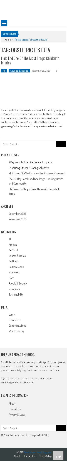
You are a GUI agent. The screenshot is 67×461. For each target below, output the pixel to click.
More (11, 278)
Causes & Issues (19, 70)
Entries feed (15, 320)
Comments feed (17, 325)
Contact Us (15, 409)
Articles (13, 244)
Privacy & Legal (17, 414)
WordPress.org (16, 331)
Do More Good (16, 267)
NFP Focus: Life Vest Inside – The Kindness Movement (37, 173)
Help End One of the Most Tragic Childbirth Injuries (30, 60)
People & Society (18, 283)
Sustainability (16, 294)
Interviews (14, 272)
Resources (14, 289)
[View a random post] (60, 23)
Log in (12, 314)
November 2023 (17, 219)
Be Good (13, 250)
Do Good (13, 261)
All (4, 70)
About (12, 403)
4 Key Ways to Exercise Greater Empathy (31, 162)
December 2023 (17, 213)
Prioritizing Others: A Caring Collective (29, 168)
